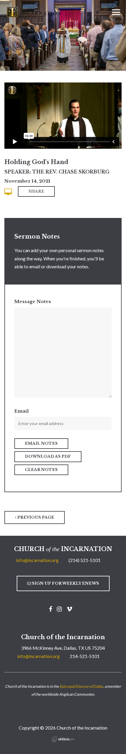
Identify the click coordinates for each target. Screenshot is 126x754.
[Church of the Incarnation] (34, 11)
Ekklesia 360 (63, 739)
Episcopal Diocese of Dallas (81, 686)
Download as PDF (48, 456)
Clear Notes (41, 469)
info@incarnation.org (37, 560)
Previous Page (35, 517)
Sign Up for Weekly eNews (65, 583)
